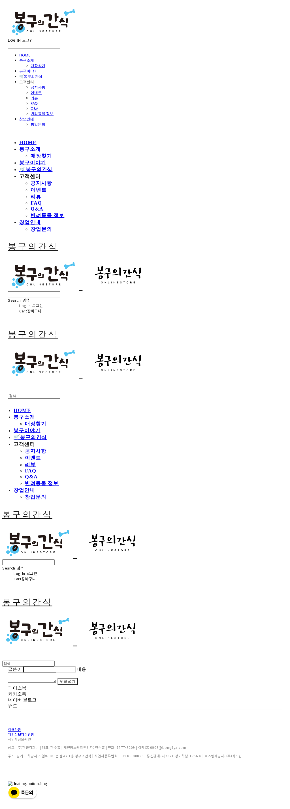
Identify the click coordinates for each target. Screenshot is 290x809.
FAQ (34, 103)
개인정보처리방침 (21, 734)
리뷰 (34, 97)
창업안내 (26, 118)
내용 (81, 669)
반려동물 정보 (42, 113)
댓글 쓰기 (67, 681)
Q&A (34, 108)
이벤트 (36, 92)
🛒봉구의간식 (30, 76)
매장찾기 (38, 65)
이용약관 (14, 729)
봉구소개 (26, 60)
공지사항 (38, 87)
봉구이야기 (28, 70)
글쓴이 (15, 669)
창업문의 (38, 124)
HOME (24, 55)
